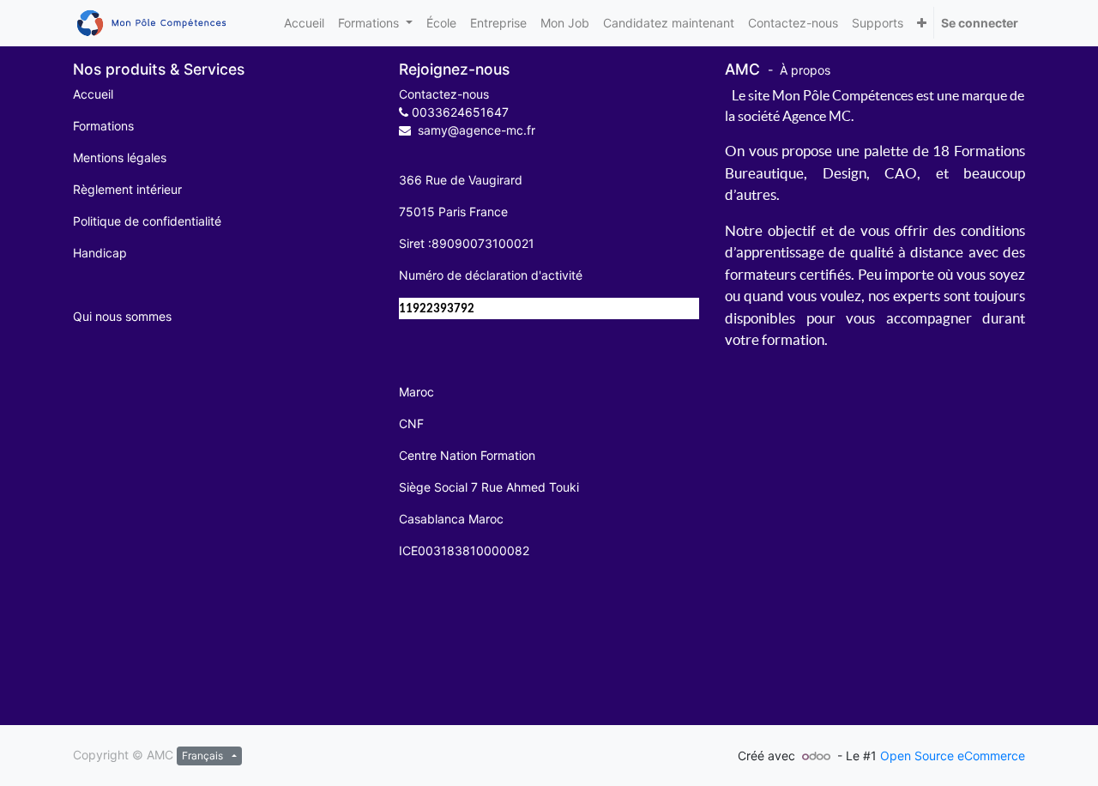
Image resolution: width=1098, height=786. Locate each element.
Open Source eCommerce (952, 755)
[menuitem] (304, 23)
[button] (921, 23)
